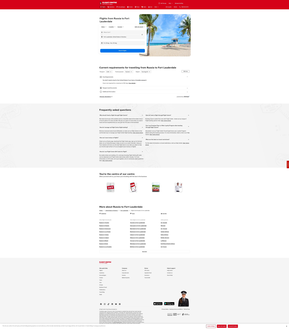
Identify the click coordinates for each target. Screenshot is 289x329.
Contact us (169, 272)
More (156, 7)
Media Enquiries (126, 277)
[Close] (286, 326)
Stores (175, 7)
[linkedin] (112, 304)
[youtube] (116, 304)
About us (124, 270)
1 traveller (111, 26)
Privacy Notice (165, 309)
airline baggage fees (117, 322)
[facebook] (101, 304)
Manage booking (179, 3)
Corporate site (125, 272)
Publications (102, 289)
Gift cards (146, 270)
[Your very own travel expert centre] (156, 189)
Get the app (163, 3)
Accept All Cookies (233, 326)
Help (170, 3)
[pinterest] (119, 304)
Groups (101, 285)
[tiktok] (108, 304)
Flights (103, 7)
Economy (120, 26)
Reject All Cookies (222, 326)
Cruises (131, 7)
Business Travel (103, 287)
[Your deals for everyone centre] (133, 189)
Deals (144, 7)
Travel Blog (102, 292)
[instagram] (104, 304)
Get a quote (168, 7)
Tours (138, 7)
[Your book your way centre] (110, 189)
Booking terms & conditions (176, 309)
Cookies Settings (211, 326)
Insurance (146, 275)
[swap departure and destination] (142, 34)
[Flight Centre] (105, 263)
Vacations (111, 7)
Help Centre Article (138, 132)
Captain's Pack (147, 272)
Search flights (122, 50)
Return (103, 26)
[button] (144, 251)
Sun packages (121, 7)
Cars (151, 7)
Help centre (169, 270)
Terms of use (187, 309)
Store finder (170, 275)
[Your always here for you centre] (178, 189)
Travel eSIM (147, 277)
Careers (124, 275)
